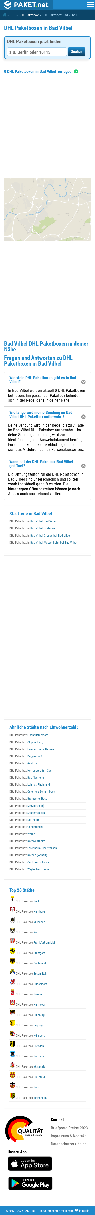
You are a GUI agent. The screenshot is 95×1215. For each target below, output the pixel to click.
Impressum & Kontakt (68, 1136)
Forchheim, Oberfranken (33, 848)
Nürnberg (30, 1036)
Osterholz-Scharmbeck (32, 791)
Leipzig (29, 1025)
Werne (22, 834)
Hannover (30, 1004)
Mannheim (31, 1098)
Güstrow (23, 763)
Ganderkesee (26, 827)
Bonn (28, 1087)
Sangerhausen (27, 813)
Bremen (29, 994)
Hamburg (30, 911)
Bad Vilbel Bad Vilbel (32, 521)
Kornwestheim (27, 841)
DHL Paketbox (28, 15)
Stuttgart (30, 953)
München (30, 922)
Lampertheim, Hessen (31, 749)
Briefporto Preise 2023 (69, 1127)
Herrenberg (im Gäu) (31, 770)
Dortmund (31, 963)
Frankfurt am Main (36, 942)
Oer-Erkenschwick (29, 862)
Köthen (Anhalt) (28, 855)
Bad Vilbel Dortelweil (32, 528)
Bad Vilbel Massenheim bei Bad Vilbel (43, 542)
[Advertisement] (47, 126)
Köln (27, 932)
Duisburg (30, 1015)
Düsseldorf (31, 984)
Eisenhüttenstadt (28, 735)
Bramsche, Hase (28, 799)
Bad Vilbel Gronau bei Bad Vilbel (40, 535)
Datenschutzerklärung (69, 1144)
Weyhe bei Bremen (29, 869)
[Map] (47, 209)
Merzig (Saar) (26, 806)
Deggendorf (25, 756)
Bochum (30, 1056)
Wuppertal (31, 1067)
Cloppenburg (26, 742)
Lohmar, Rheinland (29, 784)
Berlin (28, 901)
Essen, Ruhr (32, 973)
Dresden (30, 1046)
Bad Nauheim (26, 777)
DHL (12, 15)
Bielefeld (30, 1077)
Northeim (24, 820)
